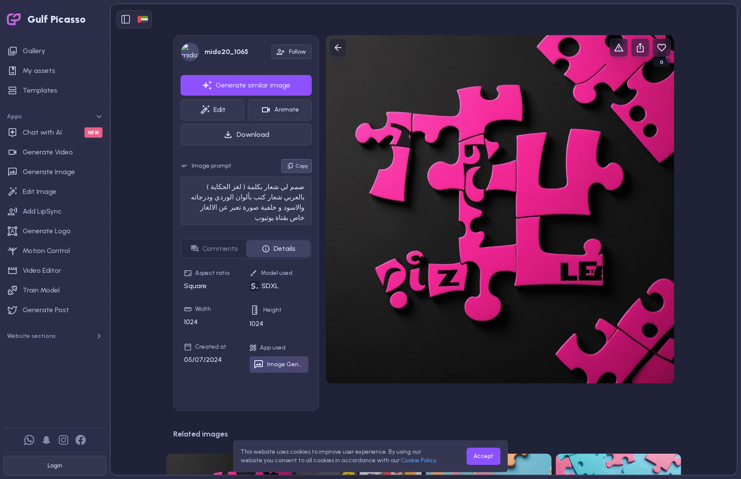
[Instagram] (63, 440)
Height (272, 309)
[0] (662, 48)
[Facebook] (80, 440)
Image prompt (212, 165)
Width (203, 309)
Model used (276, 273)
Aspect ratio (212, 273)
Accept (483, 456)
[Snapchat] (46, 440)
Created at (210, 346)
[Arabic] (142, 19)
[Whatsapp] (29, 440)
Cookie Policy (418, 460)
